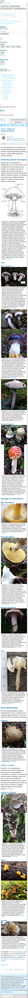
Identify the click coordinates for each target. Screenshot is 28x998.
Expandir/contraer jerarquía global (2, 125)
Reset (2, 44)
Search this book (4, 28)
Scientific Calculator (8, 85)
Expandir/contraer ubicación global (26, 125)
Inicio (7, 125)
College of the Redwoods (12, 138)
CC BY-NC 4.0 (16, 955)
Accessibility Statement (6, 990)
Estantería (17, 125)
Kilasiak (4, 703)
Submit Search (4, 33)
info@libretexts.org (8, 992)
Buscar (3, 996)
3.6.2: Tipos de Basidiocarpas (16, 951)
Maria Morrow (9, 137)
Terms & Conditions (20, 988)
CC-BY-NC (8, 259)
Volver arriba (4, 965)
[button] (5, 97)
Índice (4, 143)
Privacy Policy (11, 988)
